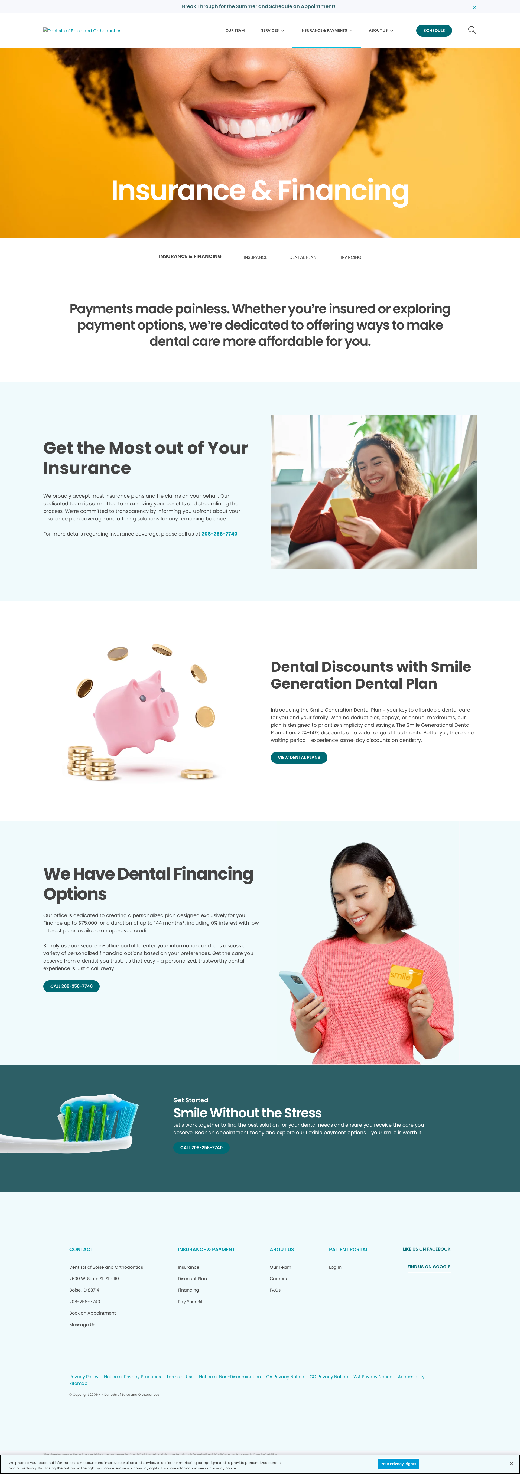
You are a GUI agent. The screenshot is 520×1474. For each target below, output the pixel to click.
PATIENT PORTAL (348, 1249)
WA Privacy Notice (372, 1377)
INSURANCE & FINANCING (190, 256)
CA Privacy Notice (285, 1377)
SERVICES (270, 30)
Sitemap (78, 1384)
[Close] (511, 1463)
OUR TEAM (235, 30)
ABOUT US (378, 30)
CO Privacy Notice (329, 1377)
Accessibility (411, 1377)
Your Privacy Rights (398, 1463)
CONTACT (81, 1249)
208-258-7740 (220, 533)
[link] (190, 257)
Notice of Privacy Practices (132, 1377)
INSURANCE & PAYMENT (206, 1249)
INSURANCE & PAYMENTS (324, 30)
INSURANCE (255, 257)
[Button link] (472, 30)
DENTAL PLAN (303, 257)
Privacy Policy (84, 1377)
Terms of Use (180, 1377)
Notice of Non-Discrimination (230, 1377)
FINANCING (350, 257)
